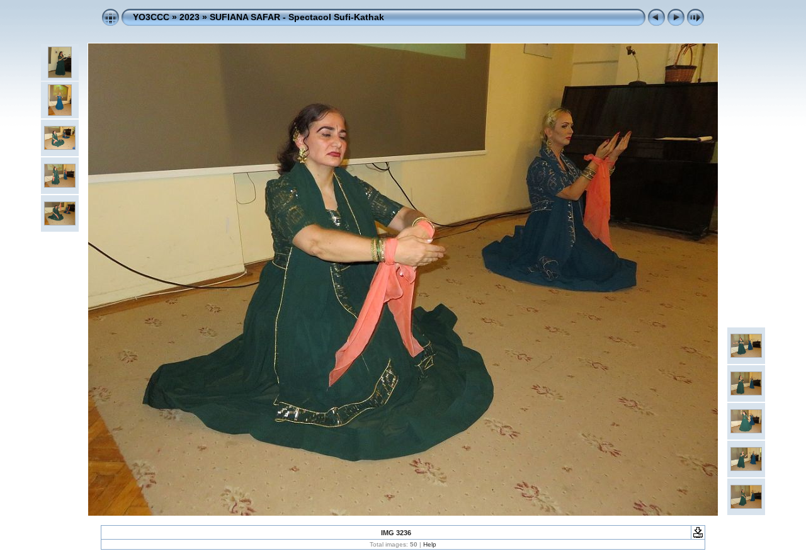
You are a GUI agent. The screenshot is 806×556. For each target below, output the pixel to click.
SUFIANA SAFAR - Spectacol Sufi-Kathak (297, 17)
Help (429, 544)
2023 (189, 17)
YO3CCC (151, 17)
